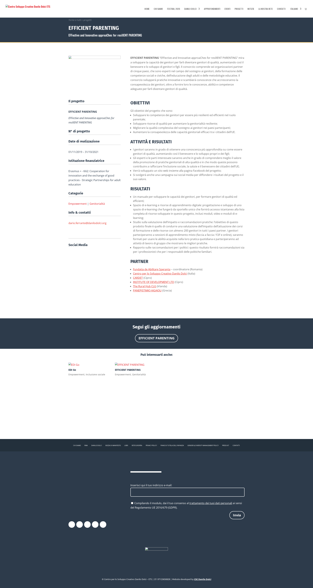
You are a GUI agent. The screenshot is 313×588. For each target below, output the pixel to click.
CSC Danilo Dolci (202, 579)
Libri (126, 445)
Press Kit (225, 445)
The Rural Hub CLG (144, 286)
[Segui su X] (79, 524)
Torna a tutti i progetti (80, 19)
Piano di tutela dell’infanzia (172, 445)
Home (146, 9)
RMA (86, 445)
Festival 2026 (173, 9)
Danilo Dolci (190, 9)
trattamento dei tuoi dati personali (210, 503)
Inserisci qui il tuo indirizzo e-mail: (151, 485)
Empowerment (77, 203)
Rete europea (137, 445)
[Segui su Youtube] (95, 524)
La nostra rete (265, 9)
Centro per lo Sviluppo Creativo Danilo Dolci (160, 273)
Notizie (250, 9)
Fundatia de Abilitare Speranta (151, 269)
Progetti (239, 9)
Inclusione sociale (95, 374)
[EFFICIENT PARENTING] (133, 365)
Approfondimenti (212, 9)
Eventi (227, 9)
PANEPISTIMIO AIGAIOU (147, 290)
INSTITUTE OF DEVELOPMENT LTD (153, 282)
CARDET (138, 278)
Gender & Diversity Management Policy (203, 445)
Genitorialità (97, 203)
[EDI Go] (86, 365)
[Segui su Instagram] (87, 524)
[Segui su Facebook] (71, 524)
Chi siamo (158, 9)
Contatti (281, 9)
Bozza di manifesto (113, 445)
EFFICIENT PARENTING (156, 338)
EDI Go (72, 369)
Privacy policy (151, 445)
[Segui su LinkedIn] (103, 524)
